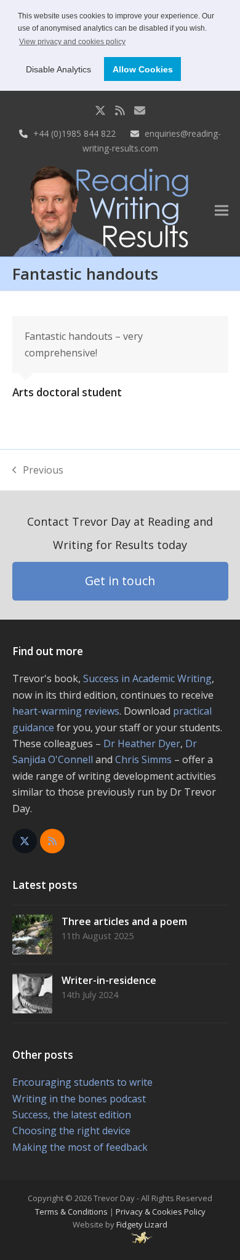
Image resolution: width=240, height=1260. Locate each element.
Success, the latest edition (71, 1114)
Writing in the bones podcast (79, 1098)
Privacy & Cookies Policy (161, 1211)
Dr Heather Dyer (141, 743)
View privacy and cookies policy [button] (72, 41)
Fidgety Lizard (141, 1224)
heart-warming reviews (65, 711)
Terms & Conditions (71, 1211)
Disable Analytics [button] (58, 69)
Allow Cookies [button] (143, 69)
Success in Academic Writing (147, 678)
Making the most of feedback (80, 1147)
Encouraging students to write (82, 1082)
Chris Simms (143, 759)
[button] (221, 210)
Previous (38, 470)
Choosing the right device (71, 1130)
